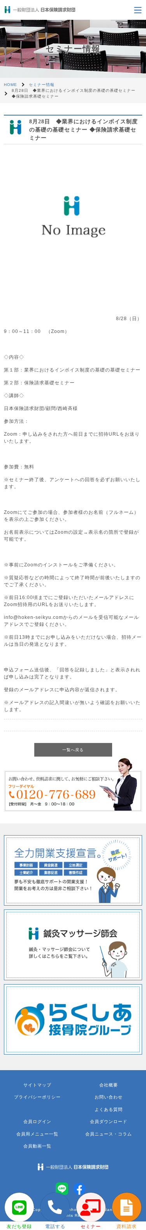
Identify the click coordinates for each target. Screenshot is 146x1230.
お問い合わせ (109, 1097)
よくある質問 (109, 1109)
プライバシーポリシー (37, 1097)
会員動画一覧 (37, 1146)
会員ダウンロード (108, 1121)
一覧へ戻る (73, 750)
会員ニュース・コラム (108, 1134)
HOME (10, 84)
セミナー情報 (42, 84)
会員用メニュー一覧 (37, 1134)
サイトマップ (37, 1085)
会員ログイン (37, 1121)
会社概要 (108, 1085)
